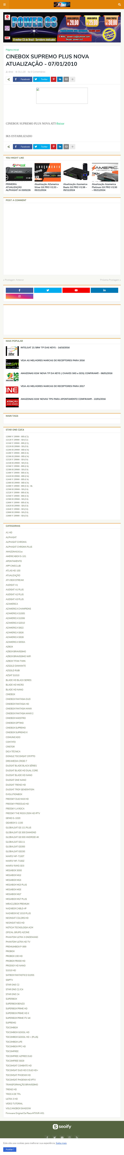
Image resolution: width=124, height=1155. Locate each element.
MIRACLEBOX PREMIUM (17, 904)
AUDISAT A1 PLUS (15, 589)
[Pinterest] (53, 79)
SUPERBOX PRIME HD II (17, 1013)
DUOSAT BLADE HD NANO (19, 775)
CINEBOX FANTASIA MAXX (19, 708)
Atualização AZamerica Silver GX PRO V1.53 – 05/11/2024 (47, 187)
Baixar (60, 123)
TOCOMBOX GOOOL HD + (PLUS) (22, 1037)
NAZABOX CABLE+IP (16, 908)
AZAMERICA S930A (15, 642)
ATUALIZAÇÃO (13, 575)
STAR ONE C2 (12, 984)
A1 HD (9, 532)
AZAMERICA (12, 604)
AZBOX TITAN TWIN (16, 661)
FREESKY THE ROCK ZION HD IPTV (23, 813)
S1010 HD (11, 970)
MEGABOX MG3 (13, 880)
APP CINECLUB (13, 565)
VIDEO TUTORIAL (14, 1103)
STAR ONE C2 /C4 (14, 989)
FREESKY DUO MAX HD (17, 799)
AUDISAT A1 (12, 585)
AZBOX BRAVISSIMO (16, 651)
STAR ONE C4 (12, 994)
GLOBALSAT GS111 (15, 842)
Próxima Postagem (109, 279)
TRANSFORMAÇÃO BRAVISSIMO (22, 1084)
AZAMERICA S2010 (15, 623)
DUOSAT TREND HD (16, 785)
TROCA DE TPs (13, 1094)
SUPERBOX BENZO (15, 1003)
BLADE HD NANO (14, 689)
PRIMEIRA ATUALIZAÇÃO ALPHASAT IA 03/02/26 (18, 187)
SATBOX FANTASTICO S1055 (20, 975)
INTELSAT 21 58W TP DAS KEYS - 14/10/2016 (45, 347)
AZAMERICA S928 (15, 637)
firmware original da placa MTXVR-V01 (25, 1113)
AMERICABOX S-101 (16, 556)
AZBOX (9, 646)
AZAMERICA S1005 (15, 613)
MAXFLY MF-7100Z (15, 861)
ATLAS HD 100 (13, 570)
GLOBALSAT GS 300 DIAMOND (21, 832)
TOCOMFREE (12, 1051)
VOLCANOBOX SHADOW (18, 1108)
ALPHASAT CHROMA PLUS (19, 546)
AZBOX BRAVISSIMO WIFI (18, 656)
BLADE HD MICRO (15, 684)
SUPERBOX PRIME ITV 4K (18, 1018)
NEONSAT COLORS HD (17, 918)
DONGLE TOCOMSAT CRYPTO (20, 756)
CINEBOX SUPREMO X (16, 732)
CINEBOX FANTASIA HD (17, 704)
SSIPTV (9, 980)
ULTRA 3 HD (12, 1099)
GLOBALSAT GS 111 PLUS (18, 827)
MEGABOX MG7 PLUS (16, 899)
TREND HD (11, 1089)
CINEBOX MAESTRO (16, 718)
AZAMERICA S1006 (15, 618)
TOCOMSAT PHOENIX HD (18, 1075)
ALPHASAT (11, 537)
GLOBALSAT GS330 (15, 851)
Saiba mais (61, 1143)
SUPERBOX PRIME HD (16, 1008)
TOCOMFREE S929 (15, 1060)
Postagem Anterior (14, 279)
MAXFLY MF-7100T (15, 856)
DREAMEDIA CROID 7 (16, 761)
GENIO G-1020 (13, 818)
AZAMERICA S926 (15, 632)
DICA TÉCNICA (13, 751)
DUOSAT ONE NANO (16, 780)
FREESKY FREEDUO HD (17, 803)
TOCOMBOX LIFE (14, 1041)
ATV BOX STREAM (15, 580)
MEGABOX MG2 (13, 875)
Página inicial (12, 49)
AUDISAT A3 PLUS (15, 599)
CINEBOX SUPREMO (16, 727)
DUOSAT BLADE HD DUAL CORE (22, 770)
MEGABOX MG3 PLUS (16, 884)
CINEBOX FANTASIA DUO (18, 699)
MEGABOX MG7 (13, 894)
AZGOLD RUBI (13, 670)
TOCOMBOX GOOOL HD (17, 1032)
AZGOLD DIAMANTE (16, 666)
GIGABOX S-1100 (14, 822)
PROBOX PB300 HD (15, 961)
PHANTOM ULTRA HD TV (18, 941)
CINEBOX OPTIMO (15, 723)
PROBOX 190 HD (14, 956)
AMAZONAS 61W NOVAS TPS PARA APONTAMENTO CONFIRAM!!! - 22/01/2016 (63, 399)
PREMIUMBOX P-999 (16, 946)
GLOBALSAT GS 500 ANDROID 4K (22, 837)
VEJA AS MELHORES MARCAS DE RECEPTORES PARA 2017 (53, 386)
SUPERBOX (11, 999)
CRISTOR (10, 746)
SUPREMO (11, 1022)
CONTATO (11, 742)
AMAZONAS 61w (14, 551)
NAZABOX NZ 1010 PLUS (18, 913)
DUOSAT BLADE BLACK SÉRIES (21, 765)
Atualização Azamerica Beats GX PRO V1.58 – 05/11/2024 (75, 187)
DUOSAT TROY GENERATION (20, 789)
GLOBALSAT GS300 (15, 846)
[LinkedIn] (60, 79)
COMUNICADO (13, 737)
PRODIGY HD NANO (16, 965)
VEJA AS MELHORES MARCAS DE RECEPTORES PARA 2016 (53, 360)
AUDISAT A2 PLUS (15, 594)
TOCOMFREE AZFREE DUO (19, 1056)
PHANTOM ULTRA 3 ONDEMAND (22, 937)
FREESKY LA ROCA (15, 808)
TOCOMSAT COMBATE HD (19, 1065)
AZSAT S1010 (12, 675)
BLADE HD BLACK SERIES (18, 680)
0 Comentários (38, 71)
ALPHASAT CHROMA (16, 542)
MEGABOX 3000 (14, 870)
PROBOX (10, 951)
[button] (9, 1149)
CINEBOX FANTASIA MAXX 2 (19, 713)
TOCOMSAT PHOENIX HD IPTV (21, 1079)
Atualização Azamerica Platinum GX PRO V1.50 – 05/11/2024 (104, 187)
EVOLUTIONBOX (14, 794)
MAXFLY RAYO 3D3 (15, 865)
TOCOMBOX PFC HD (16, 1046)
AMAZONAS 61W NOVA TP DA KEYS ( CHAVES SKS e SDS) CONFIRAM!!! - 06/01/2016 (66, 373)
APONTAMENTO (14, 561)
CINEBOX (10, 694)
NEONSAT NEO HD (15, 922)
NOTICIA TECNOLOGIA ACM (19, 927)
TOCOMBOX (12, 1027)
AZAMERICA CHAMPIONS (18, 608)
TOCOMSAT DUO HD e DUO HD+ (22, 1070)
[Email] (66, 79)
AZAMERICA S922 (15, 627)
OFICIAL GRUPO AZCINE (17, 932)
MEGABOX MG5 (13, 889)
